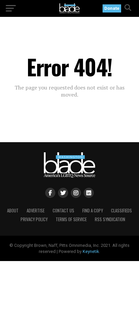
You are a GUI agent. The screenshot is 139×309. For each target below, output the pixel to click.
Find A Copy (92, 210)
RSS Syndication (110, 219)
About (13, 210)
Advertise (36, 210)
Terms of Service (71, 219)
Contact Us (63, 210)
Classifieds (121, 210)
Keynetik (91, 251)
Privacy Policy (34, 219)
